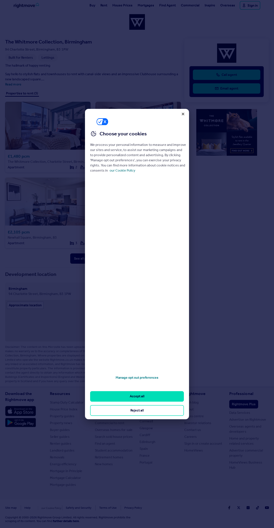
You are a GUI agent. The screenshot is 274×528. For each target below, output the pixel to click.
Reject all (137, 410)
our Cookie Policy (122, 170)
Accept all (137, 396)
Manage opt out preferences (137, 377)
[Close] (183, 114)
